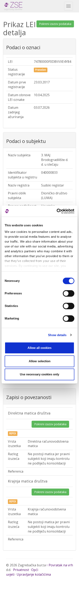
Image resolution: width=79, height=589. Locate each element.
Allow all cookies (39, 347)
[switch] (68, 293)
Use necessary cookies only (39, 374)
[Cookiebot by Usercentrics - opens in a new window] (56, 211)
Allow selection (39, 361)
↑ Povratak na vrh (59, 565)
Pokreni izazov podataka (55, 24)
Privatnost (21, 570)
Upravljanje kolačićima (34, 574)
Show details (57, 335)
